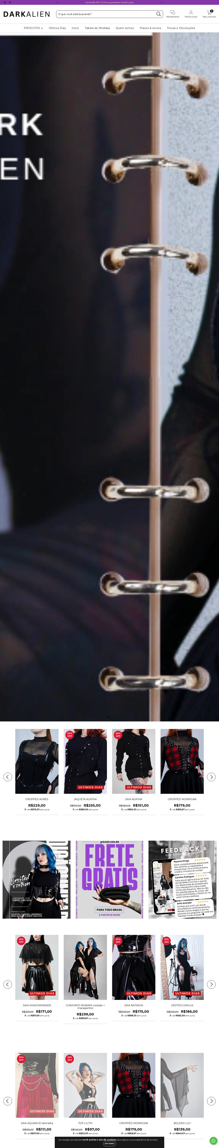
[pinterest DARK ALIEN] (10, 2)
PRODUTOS (32, 28)
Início (75, 28)
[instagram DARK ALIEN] (5, 2)
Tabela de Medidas (97, 28)
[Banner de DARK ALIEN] (36, 880)
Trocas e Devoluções (181, 28)
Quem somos (125, 28)
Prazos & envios (150, 28)
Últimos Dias (57, 28)
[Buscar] (159, 14)
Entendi (109, 1144)
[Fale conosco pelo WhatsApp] (213, 1141)
